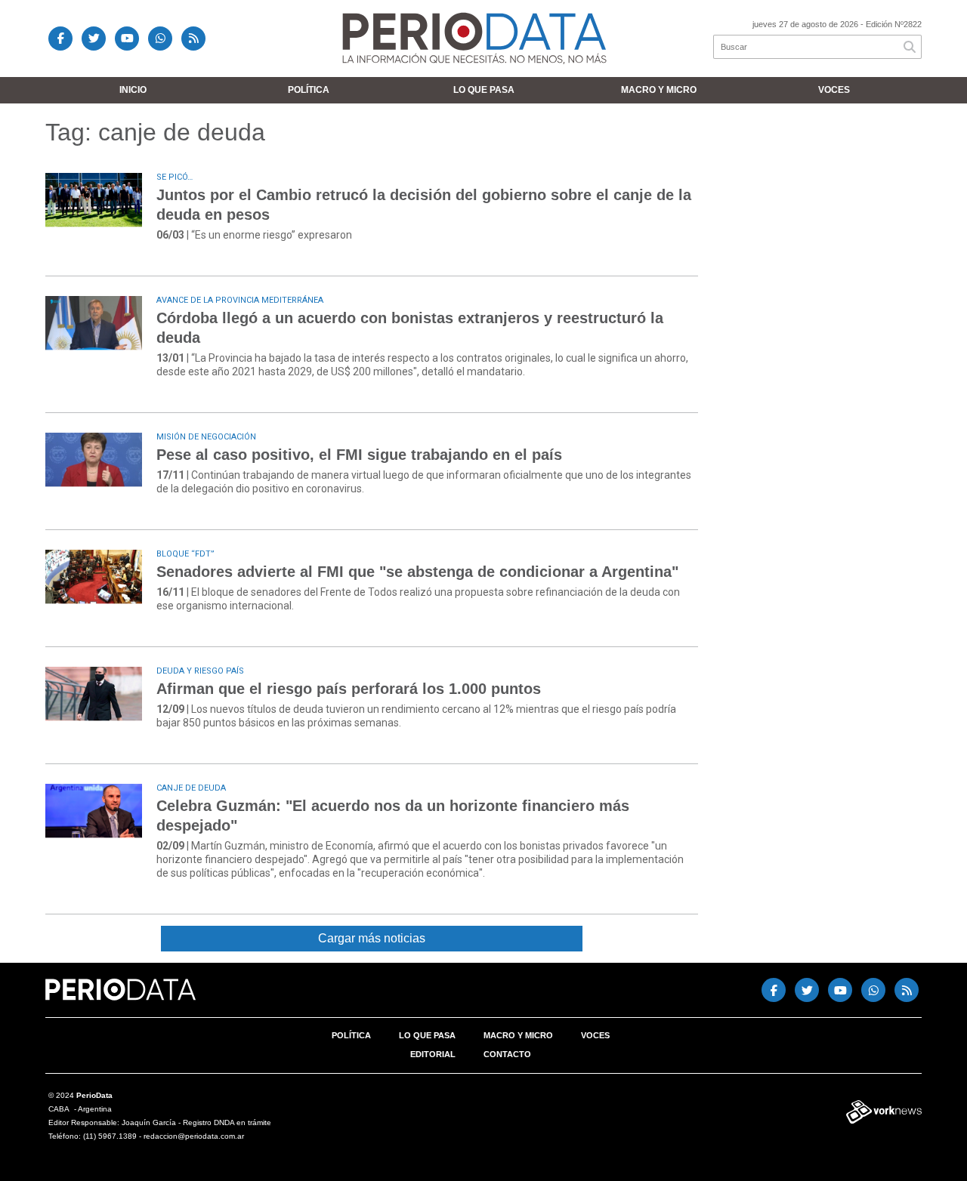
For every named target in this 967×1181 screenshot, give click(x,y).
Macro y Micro (659, 90)
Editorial (433, 1054)
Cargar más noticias (371, 938)
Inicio (133, 90)
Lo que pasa (483, 90)
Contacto (507, 1054)
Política (308, 90)
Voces (834, 90)
